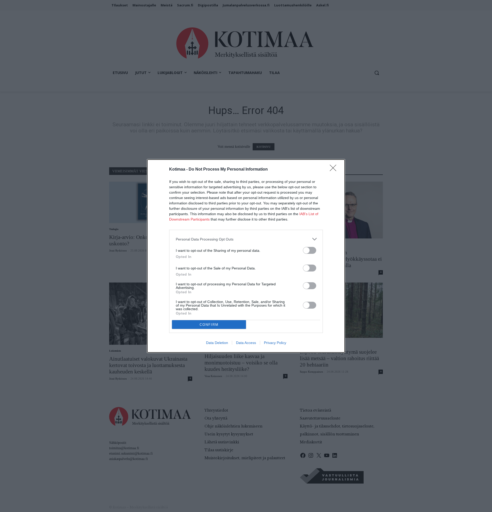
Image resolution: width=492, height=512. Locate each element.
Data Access (246, 343)
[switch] (309, 250)
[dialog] (246, 256)
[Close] (335, 169)
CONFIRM (209, 325)
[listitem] (246, 239)
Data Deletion (217, 343)
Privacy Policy (275, 343)
